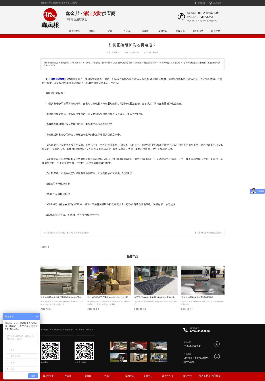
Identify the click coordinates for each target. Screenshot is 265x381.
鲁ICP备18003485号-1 (84, 330)
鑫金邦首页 (74, 31)
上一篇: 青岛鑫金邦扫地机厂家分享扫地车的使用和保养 (66, 233)
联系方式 (215, 31)
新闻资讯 (180, 31)
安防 (110, 31)
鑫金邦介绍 (198, 31)
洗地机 (92, 31)
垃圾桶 (145, 31)
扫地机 (127, 31)
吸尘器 (88, 376)
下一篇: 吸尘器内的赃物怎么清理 (208, 233)
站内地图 (201, 3)
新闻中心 (148, 376)
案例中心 (162, 31)
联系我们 (217, 3)
